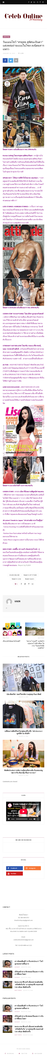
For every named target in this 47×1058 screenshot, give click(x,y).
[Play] (9, 819)
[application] (23, 811)
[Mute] (34, 819)
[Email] (32, 584)
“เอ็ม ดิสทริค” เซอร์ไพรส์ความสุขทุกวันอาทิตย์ (23, 694)
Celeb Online (14, 575)
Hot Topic (18, 990)
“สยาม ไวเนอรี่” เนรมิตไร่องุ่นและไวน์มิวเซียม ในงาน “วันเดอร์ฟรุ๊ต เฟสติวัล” (35, 644)
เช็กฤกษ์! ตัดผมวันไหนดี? (11, 641)
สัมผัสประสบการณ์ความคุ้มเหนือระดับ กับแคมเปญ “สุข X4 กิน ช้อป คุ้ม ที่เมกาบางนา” (23, 771)
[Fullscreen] (38, 819)
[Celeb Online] (23, 16)
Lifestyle (6, 37)
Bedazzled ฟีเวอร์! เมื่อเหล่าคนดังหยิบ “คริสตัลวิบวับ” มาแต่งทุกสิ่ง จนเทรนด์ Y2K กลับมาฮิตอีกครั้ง (29, 984)
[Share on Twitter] (10, 60)
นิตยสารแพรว (29, 579)
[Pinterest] (28, 584)
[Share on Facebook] (5, 60)
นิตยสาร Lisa (16, 579)
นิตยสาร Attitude (30, 575)
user (17, 601)
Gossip (17, 967)
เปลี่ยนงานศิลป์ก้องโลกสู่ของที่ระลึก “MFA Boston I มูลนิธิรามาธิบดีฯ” (24, 732)
